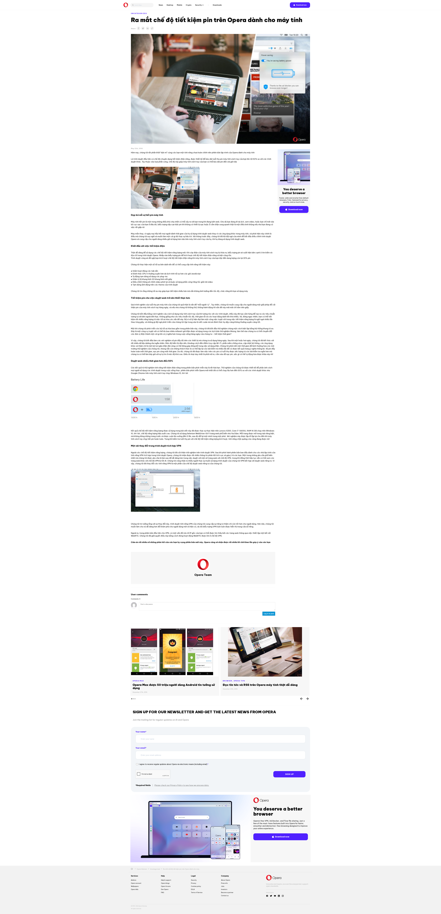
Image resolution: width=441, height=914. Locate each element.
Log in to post (269, 613)
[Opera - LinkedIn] (278, 895)
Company (225, 876)
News (161, 5)
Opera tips (239, 681)
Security (198, 5)
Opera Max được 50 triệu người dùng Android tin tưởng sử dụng (174, 686)
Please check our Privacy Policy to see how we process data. (181, 785)
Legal (193, 876)
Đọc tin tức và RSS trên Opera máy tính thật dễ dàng (260, 685)
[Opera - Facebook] (267, 895)
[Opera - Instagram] (282, 895)
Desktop (170, 5)
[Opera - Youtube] (275, 895)
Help (163, 876)
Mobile (179, 5)
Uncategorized (139, 13)
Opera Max (138, 681)
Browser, (228, 681)
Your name (140, 732)
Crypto (188, 5)
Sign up (289, 774)
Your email (140, 748)
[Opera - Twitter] (271, 895)
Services (134, 876)
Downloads (217, 5)
